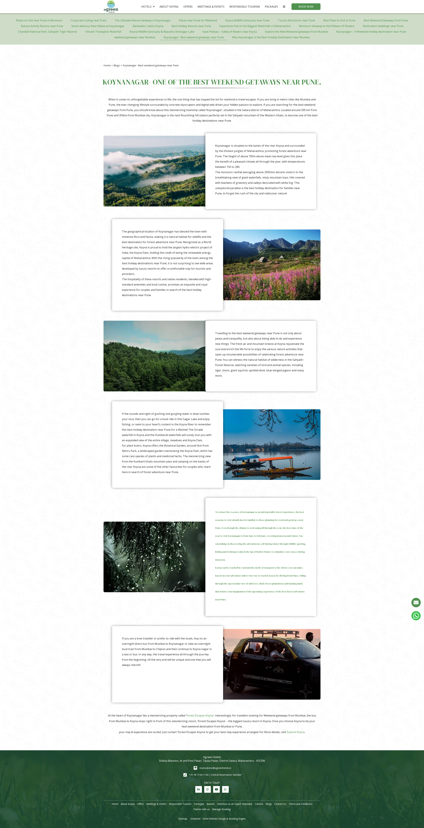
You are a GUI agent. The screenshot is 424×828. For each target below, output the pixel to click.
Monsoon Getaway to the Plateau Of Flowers (326, 26)
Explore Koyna (296, 732)
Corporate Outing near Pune (88, 20)
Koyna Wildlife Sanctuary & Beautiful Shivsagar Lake (162, 31)
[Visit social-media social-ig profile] (207, 789)
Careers (259, 803)
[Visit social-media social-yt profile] (216, 789)
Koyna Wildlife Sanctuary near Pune (247, 20)
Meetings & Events (211, 6)
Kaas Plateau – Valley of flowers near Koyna (230, 31)
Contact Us (280, 803)
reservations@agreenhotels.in (215, 768)
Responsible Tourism (244, 6)
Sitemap (182, 818)
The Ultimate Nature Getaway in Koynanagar (143, 20)
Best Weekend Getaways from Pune (386, 20)
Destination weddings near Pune (383, 26)
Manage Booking (221, 809)
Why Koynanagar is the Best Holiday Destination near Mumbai (271, 37)
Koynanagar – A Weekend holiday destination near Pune (371, 31)
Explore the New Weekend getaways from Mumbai (296, 31)
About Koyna (168, 6)
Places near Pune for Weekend (198, 20)
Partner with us (201, 809)
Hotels (146, 6)
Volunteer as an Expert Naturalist (234, 803)
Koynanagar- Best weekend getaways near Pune (193, 37)
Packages (271, 6)
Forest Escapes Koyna (199, 715)
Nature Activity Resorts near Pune (42, 26)
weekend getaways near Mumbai (134, 37)
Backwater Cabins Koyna (148, 26)
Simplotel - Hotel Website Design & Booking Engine (218, 818)
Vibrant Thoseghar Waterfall (103, 31)
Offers (188, 6)
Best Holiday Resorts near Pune (191, 26)
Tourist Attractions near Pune (296, 20)
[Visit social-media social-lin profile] (198, 789)
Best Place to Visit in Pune (339, 20)
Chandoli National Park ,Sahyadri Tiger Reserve (47, 31)
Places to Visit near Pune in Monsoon (39, 20)
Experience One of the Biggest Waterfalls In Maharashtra (255, 26)
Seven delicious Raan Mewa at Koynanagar (97, 26)
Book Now (306, 6)
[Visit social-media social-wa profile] (225, 789)
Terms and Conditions (300, 803)
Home (107, 65)
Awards (211, 803)
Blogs (116, 65)
